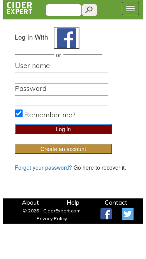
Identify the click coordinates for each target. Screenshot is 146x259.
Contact (116, 202)
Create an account (63, 149)
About (30, 202)
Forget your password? (43, 167)
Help (73, 202)
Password (30, 88)
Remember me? (49, 114)
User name (32, 65)
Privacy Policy (52, 218)
